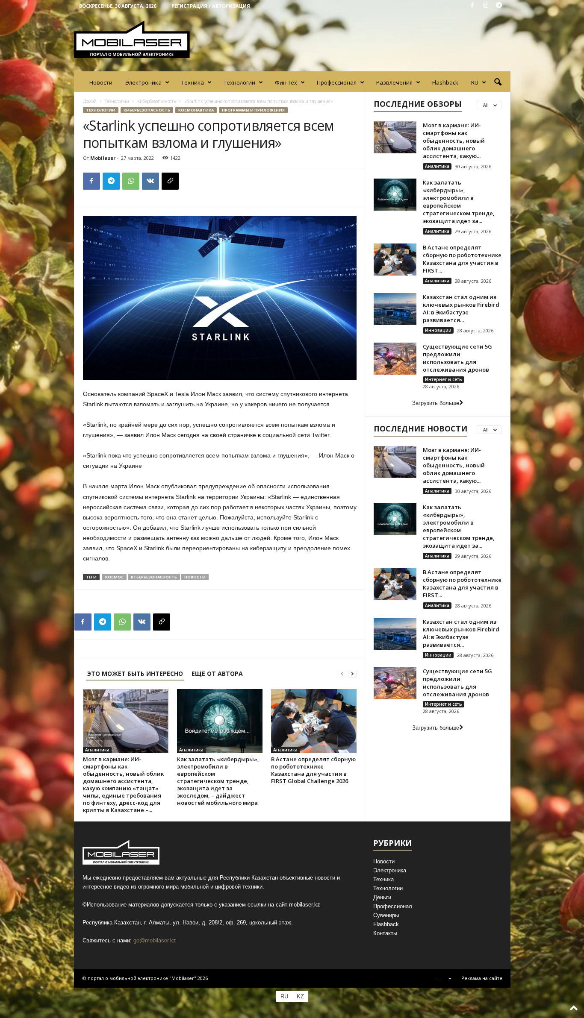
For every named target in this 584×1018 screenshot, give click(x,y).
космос (114, 577)
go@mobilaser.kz (154, 940)
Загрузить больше (435, 403)
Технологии (239, 82)
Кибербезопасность (156, 101)
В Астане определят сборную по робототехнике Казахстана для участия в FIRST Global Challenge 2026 (313, 770)
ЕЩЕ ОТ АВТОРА (217, 673)
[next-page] (352, 673)
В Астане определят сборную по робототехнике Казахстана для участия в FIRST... (462, 258)
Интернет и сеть (443, 379)
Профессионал (337, 82)
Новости (100, 82)
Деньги (382, 897)
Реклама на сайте (481, 978)
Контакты (385, 933)
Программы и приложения (253, 110)
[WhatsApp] (130, 181)
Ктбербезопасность (154, 577)
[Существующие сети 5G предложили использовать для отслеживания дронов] (395, 359)
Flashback (445, 82)
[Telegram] (499, 6)
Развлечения (394, 82)
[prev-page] (342, 673)
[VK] (150, 181)
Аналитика (97, 750)
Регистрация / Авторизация (210, 6)
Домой (90, 101)
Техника (192, 82)
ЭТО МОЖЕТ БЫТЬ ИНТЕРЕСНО (135, 673)
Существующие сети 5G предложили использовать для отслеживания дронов (457, 358)
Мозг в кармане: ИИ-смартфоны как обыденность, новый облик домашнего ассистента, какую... (454, 140)
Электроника (143, 82)
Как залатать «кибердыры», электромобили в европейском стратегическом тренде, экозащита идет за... (459, 202)
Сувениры (386, 915)
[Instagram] (486, 6)
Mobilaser (102, 158)
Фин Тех (286, 82)
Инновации (438, 330)
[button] (497, 82)
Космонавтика (196, 110)
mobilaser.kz (304, 904)
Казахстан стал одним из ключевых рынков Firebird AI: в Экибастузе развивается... (461, 308)
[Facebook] (472, 6)
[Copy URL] (170, 181)
